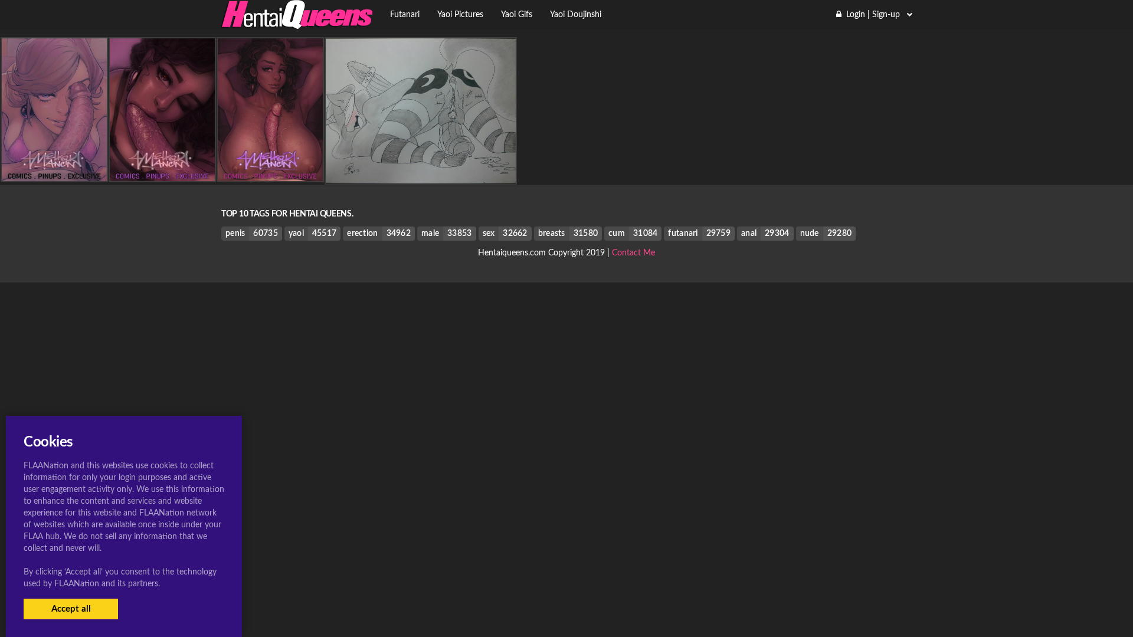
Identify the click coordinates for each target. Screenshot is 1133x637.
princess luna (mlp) (421, 174)
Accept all (71, 609)
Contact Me (633, 253)
